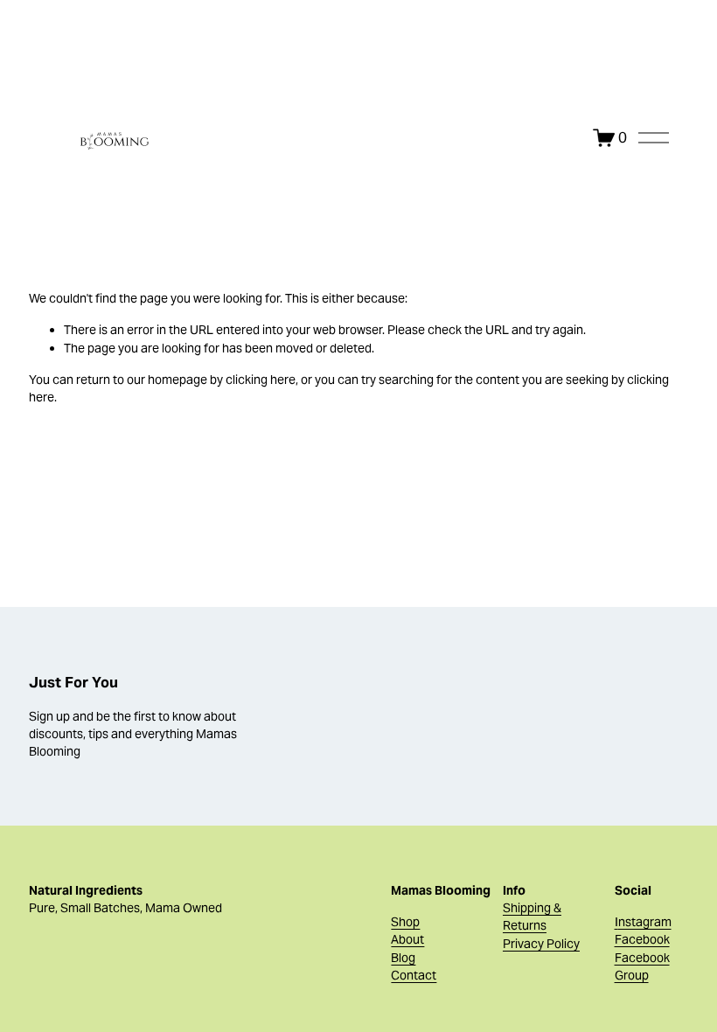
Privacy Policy (541, 944)
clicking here (261, 379)
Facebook (642, 939)
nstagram (645, 922)
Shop (405, 922)
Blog (403, 958)
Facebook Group (642, 966)
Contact (413, 975)
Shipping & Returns (532, 916)
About (407, 939)
